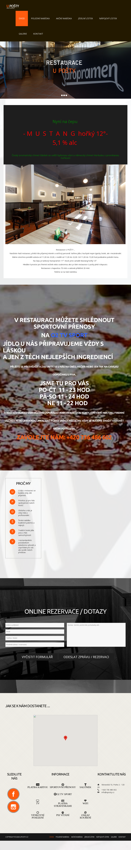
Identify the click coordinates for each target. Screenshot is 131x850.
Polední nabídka (40, 18)
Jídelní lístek (85, 18)
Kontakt (38, 33)
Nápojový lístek (108, 18)
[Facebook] (13, 794)
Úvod (22, 18)
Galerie (23, 33)
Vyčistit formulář (37, 657)
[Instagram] (13, 807)
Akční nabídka (64, 18)
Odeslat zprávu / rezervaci (86, 657)
